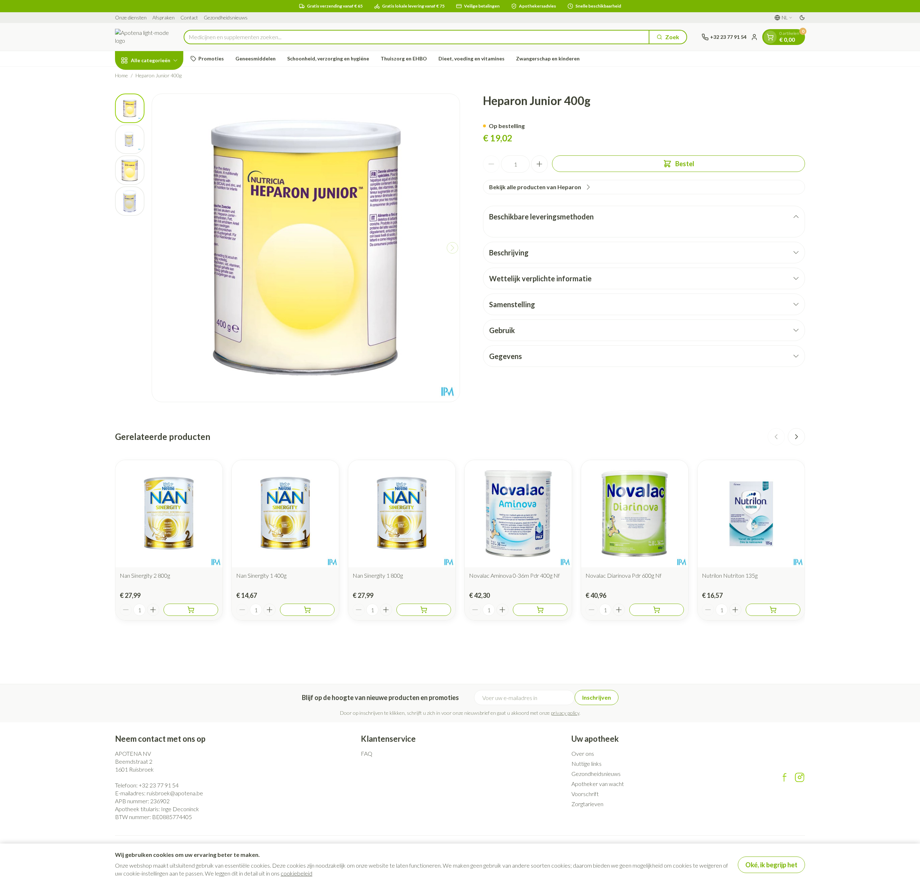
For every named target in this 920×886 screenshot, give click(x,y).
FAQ (366, 753)
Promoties (211, 58)
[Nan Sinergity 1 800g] (401, 513)
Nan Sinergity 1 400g (261, 575)
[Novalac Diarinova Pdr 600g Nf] (634, 513)
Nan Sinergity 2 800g (145, 575)
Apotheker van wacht (597, 783)
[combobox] (416, 37)
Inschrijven (596, 697)
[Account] (754, 37)
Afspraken (163, 17)
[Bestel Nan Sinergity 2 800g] (191, 610)
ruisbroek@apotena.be (175, 793)
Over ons (582, 753)
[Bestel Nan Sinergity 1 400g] (307, 610)
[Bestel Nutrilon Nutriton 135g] (773, 610)
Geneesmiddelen (255, 58)
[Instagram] (799, 777)
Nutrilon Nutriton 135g (730, 575)
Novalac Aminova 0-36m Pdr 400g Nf (514, 575)
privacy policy (565, 713)
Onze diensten (131, 17)
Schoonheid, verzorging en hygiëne (328, 58)
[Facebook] (784, 777)
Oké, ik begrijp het (771, 865)
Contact (189, 17)
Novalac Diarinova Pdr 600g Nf (623, 575)
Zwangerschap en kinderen (548, 58)
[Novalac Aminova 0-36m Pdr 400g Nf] (518, 513)
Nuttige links (586, 763)
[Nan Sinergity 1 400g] (285, 513)
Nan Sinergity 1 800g (378, 575)
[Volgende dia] (796, 436)
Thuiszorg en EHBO (404, 58)
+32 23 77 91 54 (159, 785)
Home (121, 75)
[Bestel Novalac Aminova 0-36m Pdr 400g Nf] (540, 610)
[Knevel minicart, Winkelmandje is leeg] (770, 37)
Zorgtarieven (587, 803)
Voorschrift (585, 793)
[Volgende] (452, 248)
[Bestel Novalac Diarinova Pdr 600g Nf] (656, 610)
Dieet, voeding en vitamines (471, 58)
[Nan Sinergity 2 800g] (168, 513)
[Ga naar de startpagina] (142, 37)
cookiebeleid (296, 873)
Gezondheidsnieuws (226, 17)
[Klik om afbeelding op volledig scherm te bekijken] (306, 248)
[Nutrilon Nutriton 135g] (751, 513)
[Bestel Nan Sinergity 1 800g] (423, 610)
